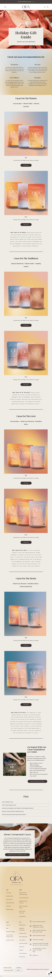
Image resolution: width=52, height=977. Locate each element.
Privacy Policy (22, 956)
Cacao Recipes (22, 916)
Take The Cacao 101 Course (37, 781)
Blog (7, 928)
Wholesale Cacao (9, 909)
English (18, 970)
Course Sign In (22, 940)
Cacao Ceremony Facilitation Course (23, 893)
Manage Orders (22, 925)
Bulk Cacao (8, 906)
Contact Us (35, 955)
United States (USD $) (8, 970)
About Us (8, 925)
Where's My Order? (23, 936)
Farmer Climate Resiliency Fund (9, 936)
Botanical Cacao (9, 896)
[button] (5, 6)
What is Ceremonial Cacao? (23, 907)
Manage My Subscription (22, 929)
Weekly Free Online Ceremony (23, 902)
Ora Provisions (9, 899)
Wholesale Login (22, 933)
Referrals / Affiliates (10, 931)
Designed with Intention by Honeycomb (41, 969)
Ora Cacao (31, 969)
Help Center (21, 946)
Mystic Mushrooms (10, 902)
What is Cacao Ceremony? (22, 912)
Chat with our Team (23, 943)
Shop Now (26, 165)
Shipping (21, 950)
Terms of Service (22, 953)
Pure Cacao (8, 892)
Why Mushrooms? (10, 940)
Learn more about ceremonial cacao (17, 854)
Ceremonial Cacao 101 (23, 897)
